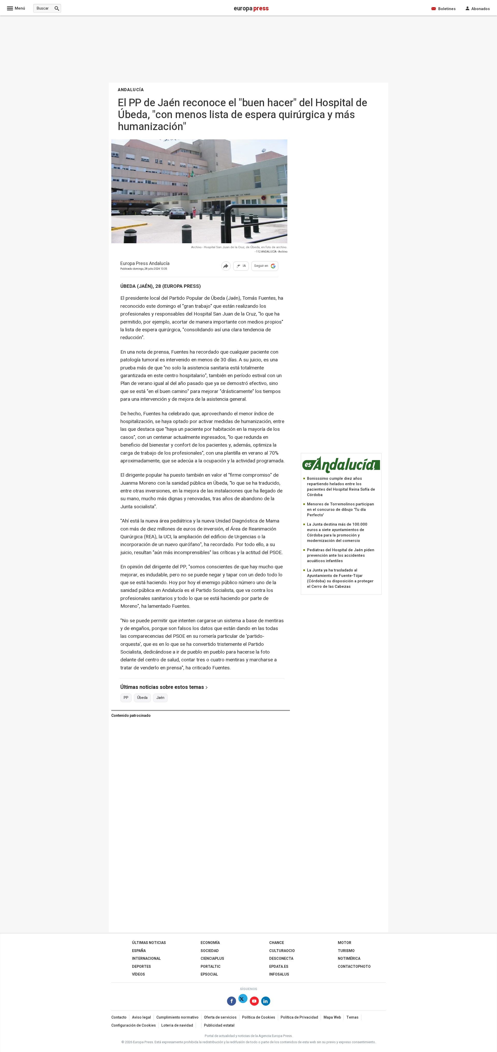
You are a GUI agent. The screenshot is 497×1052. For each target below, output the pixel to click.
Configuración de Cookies (133, 1025)
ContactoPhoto (354, 966)
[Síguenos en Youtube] (254, 1002)
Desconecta (281, 958)
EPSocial (209, 974)
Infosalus (279, 974)
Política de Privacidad (299, 1017)
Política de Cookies (258, 1017)
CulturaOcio (282, 951)
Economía (210, 943)
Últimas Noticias (149, 943)
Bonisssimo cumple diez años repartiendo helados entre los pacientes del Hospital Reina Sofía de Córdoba (341, 487)
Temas (352, 1017)
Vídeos (138, 974)
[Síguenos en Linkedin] (265, 1002)
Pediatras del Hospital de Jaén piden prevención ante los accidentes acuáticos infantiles (340, 555)
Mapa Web (332, 1017)
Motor (344, 943)
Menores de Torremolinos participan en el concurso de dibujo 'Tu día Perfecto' (340, 509)
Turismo (346, 951)
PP (126, 697)
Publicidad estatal (219, 1025)
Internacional (146, 958)
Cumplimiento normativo (177, 1017)
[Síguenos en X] (243, 1002)
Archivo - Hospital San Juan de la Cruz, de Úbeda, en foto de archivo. (239, 247)
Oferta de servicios (220, 1017)
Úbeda (142, 697)
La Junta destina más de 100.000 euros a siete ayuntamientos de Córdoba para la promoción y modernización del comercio (337, 532)
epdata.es (278, 966)
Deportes (141, 966)
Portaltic (211, 966)
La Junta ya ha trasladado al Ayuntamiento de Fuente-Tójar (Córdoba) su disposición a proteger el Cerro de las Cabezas (340, 578)
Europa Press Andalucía (145, 264)
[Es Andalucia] (341, 472)
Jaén (160, 697)
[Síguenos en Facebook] (231, 1002)
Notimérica (349, 958)
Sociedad (210, 951)
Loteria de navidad (177, 1025)
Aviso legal (141, 1017)
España (139, 951)
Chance (276, 943)
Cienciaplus (212, 958)
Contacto (119, 1017)
